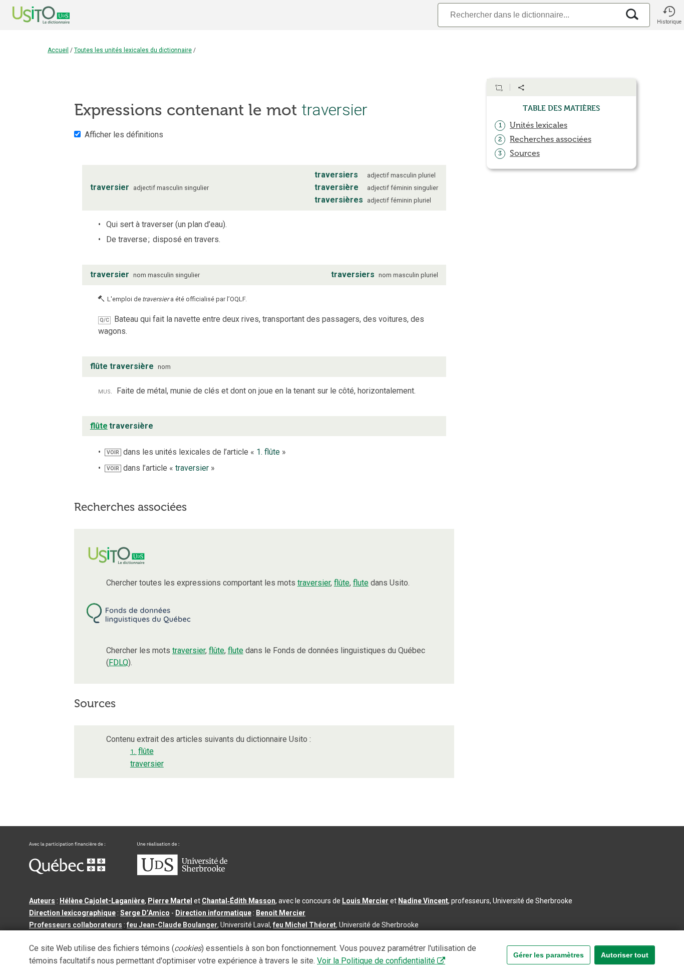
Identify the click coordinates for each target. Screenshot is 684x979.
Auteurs (42, 901)
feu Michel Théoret (304, 925)
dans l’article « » (161, 468)
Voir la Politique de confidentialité (376, 960)
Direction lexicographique (72, 913)
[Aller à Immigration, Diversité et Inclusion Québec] (67, 872)
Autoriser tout (624, 955)
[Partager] (521, 88)
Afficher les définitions (124, 134)
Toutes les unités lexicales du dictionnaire (133, 50)
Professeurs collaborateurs (75, 925)
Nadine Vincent (423, 901)
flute (361, 583)
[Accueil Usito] (30, 15)
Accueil (58, 50)
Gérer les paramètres (548, 955)
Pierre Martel (170, 901)
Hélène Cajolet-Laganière (102, 901)
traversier (313, 583)
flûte (342, 583)
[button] (669, 15)
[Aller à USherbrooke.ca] (182, 873)
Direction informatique (213, 913)
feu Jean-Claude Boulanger (172, 925)
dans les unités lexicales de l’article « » (196, 452)
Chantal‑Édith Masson (238, 901)
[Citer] (499, 88)
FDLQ (118, 662)
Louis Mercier (365, 901)
